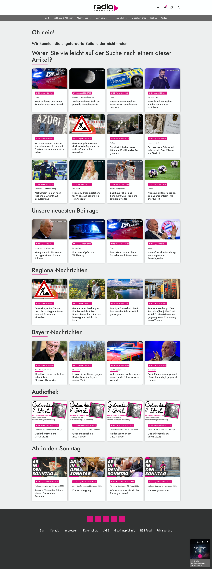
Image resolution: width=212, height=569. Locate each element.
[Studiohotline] (54, 7)
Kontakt (164, 18)
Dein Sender (101, 18)
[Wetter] (171, 7)
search (178, 7)
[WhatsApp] (34, 7)
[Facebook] (39, 7)
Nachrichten (82, 18)
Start (47, 18)
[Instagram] (44, 7)
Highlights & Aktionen (63, 18)
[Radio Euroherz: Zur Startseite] (106, 7)
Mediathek (119, 18)
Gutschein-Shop (139, 18)
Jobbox (153, 18)
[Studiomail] (49, 7)
